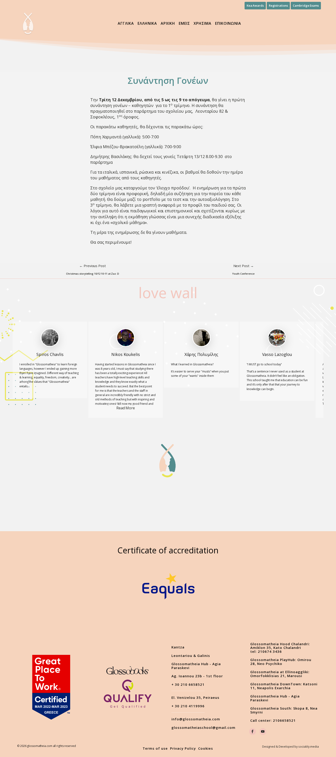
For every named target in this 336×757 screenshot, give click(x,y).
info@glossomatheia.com (195, 719)
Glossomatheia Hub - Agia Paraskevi (196, 666)
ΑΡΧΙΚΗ (168, 23)
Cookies (205, 748)
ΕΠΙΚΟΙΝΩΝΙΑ (228, 23)
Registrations (278, 5)
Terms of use (155, 748)
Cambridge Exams (306, 5)
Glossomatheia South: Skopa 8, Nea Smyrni (283, 710)
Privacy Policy (183, 748)
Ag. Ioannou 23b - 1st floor (197, 676)
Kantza (177, 647)
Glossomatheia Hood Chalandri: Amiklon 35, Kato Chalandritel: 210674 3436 (280, 647)
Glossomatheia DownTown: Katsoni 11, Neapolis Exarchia (283, 686)
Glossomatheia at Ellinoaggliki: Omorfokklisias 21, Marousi (279, 674)
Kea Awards (255, 5)
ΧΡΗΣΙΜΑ (202, 23)
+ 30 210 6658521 (188, 685)
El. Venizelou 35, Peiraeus (195, 698)
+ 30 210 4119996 (188, 706)
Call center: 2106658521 (273, 720)
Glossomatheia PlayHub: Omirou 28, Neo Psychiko (280, 661)
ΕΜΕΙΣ (184, 23)
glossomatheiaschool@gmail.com (203, 728)
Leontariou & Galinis (190, 656)
